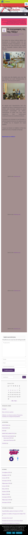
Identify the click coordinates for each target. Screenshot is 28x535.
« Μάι (12, 400)
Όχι (13, 532)
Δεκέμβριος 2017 (6, 475)
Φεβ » (15, 400)
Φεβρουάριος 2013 (6, 499)
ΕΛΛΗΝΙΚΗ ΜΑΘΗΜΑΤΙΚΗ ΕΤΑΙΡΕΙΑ (10, 523)
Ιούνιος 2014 (5, 486)
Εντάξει (9, 532)
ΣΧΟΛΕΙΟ (4, 443)
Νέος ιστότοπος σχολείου (7, 412)
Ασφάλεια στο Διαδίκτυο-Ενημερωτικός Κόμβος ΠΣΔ (13, 513)
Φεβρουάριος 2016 (6, 483)
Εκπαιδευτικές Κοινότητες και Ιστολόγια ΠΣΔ (12, 520)
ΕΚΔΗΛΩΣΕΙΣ (5, 35)
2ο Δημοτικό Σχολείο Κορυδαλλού (15, 8)
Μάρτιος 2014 (5, 494)
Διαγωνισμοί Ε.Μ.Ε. (8, 438)
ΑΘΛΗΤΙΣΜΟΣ (5, 425)
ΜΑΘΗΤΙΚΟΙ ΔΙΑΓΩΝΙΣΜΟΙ (8, 436)
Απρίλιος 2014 (5, 491)
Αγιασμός (4, 409)
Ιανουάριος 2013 (6, 502)
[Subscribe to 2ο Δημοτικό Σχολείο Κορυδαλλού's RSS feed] (1, 5)
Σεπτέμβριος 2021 (6, 472)
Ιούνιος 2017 (5, 477)
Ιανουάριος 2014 (6, 497)
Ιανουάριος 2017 (6, 480)
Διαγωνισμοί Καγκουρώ (9, 440)
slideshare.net (17, 176)
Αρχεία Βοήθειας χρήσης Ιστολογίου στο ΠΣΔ (12, 511)
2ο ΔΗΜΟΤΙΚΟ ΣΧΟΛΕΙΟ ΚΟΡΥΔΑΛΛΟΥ (14, 34)
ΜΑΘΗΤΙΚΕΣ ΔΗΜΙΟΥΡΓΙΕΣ (13, 35)
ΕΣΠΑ (3, 430)
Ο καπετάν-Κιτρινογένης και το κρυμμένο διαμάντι (14, 20)
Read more (19, 532)
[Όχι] (26, 529)
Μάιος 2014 (4, 488)
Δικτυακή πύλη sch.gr (7, 518)
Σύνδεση (7, 1)
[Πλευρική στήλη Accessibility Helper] (26, 4)
